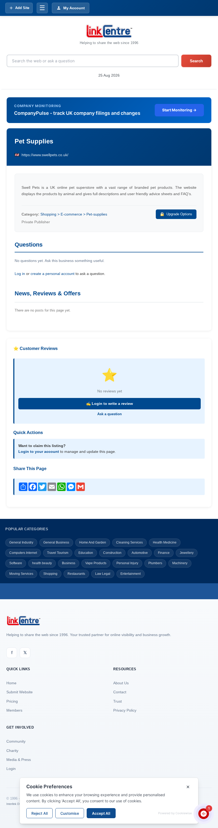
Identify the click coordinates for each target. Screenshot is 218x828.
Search (196, 61)
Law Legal (102, 574)
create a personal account (52, 273)
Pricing (12, 701)
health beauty (42, 563)
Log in (20, 273)
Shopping (50, 574)
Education (85, 553)
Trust (117, 701)
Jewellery (187, 553)
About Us (121, 683)
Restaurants (76, 574)
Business (68, 563)
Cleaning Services (129, 542)
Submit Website (19, 692)
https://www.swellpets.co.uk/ (45, 155)
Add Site (22, 8)
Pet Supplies (34, 141)
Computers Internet (23, 553)
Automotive (140, 553)
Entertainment (130, 574)
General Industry (21, 542)
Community (16, 741)
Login (11, 768)
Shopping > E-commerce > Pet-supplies (73, 214)
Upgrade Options (179, 214)
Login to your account (38, 451)
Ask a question (109, 414)
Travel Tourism (57, 553)
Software (15, 563)
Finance (164, 553)
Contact (119, 692)
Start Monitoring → (179, 110)
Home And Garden (92, 542)
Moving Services (21, 574)
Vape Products (95, 563)
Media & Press (18, 759)
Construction (112, 553)
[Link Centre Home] (109, 31)
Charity (12, 750)
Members (14, 710)
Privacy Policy (124, 710)
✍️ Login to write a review (109, 403)
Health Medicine (165, 542)
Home (11, 683)
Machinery (179, 563)
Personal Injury (127, 563)
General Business (56, 542)
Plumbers (155, 563)
